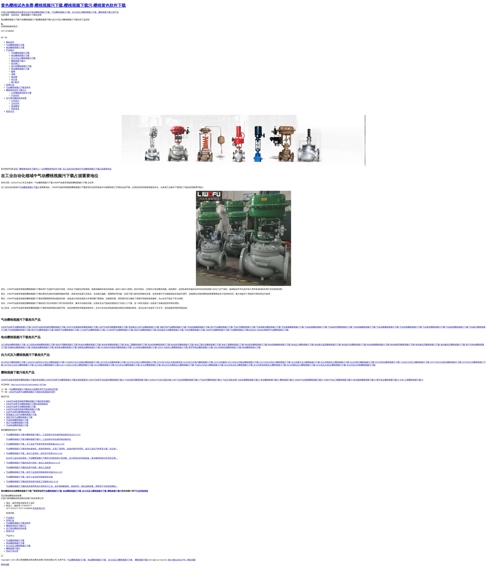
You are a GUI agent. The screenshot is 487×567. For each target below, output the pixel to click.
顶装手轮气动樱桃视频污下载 (173, 327)
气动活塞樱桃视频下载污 (248, 380)
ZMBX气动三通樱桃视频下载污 (338, 380)
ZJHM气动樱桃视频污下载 (217, 330)
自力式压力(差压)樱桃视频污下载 (331, 365)
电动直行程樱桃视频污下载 (354, 344)
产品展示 (10, 518)
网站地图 (191, 560)
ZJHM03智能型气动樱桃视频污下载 (272, 330)
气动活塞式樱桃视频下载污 (137, 380)
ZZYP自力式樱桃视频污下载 (113, 362)
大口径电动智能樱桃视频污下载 (40, 344)
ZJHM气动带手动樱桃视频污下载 (16, 327)
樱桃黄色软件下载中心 (29, 169)
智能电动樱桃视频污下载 (89, 347)
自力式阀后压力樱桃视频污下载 (301, 365)
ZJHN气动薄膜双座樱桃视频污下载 (82, 327)
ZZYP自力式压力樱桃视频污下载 (141, 362)
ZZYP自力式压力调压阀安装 (169, 362)
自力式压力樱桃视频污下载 (13, 362)
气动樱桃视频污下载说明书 (18, 523)
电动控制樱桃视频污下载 (159, 344)
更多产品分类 (12, 551)
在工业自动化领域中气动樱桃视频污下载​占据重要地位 (87, 169)
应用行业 (10, 520)
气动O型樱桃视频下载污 (211, 380)
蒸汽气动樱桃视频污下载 (42, 330)
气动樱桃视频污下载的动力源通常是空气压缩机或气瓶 (33, 389)
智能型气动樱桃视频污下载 (66, 330)
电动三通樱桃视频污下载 (233, 344)
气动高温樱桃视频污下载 (198, 327)
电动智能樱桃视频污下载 (378, 344)
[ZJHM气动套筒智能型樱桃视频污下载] (243, 285)
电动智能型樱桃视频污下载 (402, 344)
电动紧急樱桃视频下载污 (364, 380)
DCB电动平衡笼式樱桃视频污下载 (116, 347)
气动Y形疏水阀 (230, 380)
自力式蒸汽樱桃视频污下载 (362, 362)
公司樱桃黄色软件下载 (51, 169)
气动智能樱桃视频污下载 (19, 330)
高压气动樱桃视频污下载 (145, 330)
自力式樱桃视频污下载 (104, 365)
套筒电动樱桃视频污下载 (65, 347)
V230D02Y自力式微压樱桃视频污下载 (82, 362)
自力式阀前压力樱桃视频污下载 (335, 362)
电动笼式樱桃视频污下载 (182, 344)
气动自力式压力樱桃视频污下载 (209, 365)
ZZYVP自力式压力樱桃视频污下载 (274, 362)
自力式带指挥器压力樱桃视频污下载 (270, 365)
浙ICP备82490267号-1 (177, 560)
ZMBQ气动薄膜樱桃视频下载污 (309, 380)
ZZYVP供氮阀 (220, 362)
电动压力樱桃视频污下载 (302, 344)
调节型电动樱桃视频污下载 (200, 347)
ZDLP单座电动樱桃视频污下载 (227, 347)
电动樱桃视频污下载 (251, 347)
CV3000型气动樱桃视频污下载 (119, 330)
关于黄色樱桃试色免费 (16, 528)
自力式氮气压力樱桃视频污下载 (305, 362)
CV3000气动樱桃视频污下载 (92, 330)
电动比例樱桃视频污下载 (89, 344)
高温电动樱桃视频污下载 (42, 347)
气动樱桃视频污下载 (28, 187)
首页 (16, 169)
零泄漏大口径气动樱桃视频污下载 (143, 327)
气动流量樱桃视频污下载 (387, 327)
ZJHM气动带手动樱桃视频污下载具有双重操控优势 (32, 392)
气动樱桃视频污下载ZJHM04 (243, 330)
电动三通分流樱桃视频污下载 (207, 344)
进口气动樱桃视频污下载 (221, 327)
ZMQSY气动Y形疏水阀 (160, 380)
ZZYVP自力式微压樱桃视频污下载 (242, 362)
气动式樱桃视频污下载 (194, 330)
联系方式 (10, 531)
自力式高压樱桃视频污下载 (387, 362)
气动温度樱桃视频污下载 (457, 327)
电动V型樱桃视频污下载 (66, 344)
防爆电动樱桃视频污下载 (19, 347)
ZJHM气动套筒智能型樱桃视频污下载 (48, 327)
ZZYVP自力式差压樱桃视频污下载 (445, 362)
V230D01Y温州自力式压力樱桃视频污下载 (45, 362)
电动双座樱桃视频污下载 (256, 344)
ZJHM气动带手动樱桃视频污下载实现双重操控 (67, 380)
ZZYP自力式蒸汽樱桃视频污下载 (198, 362)
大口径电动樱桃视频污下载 (13, 344)
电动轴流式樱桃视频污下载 (427, 344)
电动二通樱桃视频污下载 (136, 344)
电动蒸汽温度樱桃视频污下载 (327, 344)
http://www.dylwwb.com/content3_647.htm (28, 384)
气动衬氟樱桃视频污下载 (364, 327)
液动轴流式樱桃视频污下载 (453, 344)
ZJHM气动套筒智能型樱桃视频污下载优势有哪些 (23, 380)
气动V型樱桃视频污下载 (244, 327)
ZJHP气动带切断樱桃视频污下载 (113, 327)
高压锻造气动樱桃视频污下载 (170, 330)
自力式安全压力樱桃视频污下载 (238, 365)
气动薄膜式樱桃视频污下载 (268, 327)
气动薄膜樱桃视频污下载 (292, 327)
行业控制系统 (142, 491)
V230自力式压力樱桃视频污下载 (414, 362)
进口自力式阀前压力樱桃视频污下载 (178, 365)
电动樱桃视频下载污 (270, 380)
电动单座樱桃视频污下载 (112, 344)
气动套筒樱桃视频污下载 (434, 327)
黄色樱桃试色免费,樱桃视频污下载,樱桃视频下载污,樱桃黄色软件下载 (63, 5)
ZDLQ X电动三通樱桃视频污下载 (173, 347)
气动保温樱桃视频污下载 (316, 327)
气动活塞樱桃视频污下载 (410, 327)
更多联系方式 (39, 508)
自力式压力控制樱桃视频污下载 (361, 365)
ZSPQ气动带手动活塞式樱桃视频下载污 (106, 380)
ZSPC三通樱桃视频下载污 (411, 380)
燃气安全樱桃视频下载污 (387, 380)
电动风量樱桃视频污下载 (279, 344)
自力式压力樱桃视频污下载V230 (48, 365)
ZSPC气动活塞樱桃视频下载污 (185, 380)
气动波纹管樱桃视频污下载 (340, 327)
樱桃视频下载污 (287, 380)
